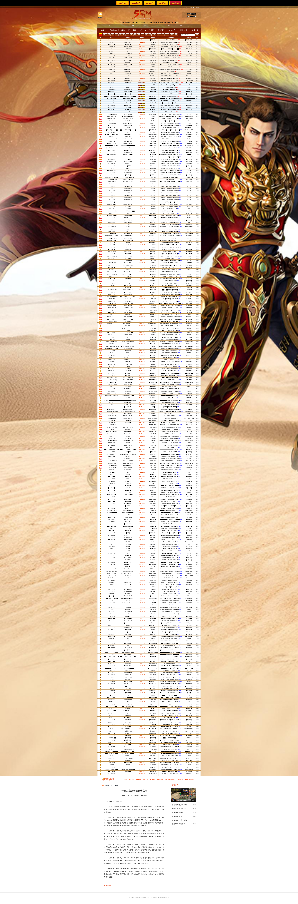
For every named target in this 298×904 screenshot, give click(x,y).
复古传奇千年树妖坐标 (178, 824)
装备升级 (145, 779)
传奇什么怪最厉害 (177, 816)
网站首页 (131, 779)
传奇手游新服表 (170, 779)
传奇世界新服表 (189, 779)
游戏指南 (152, 779)
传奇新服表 (159, 779)
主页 (125, 779)
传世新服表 (179, 779)
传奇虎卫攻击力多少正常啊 (179, 805)
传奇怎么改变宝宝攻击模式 (179, 820)
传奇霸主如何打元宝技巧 (179, 808)
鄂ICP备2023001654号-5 (164, 897)
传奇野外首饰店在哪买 (178, 812)
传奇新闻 (138, 779)
